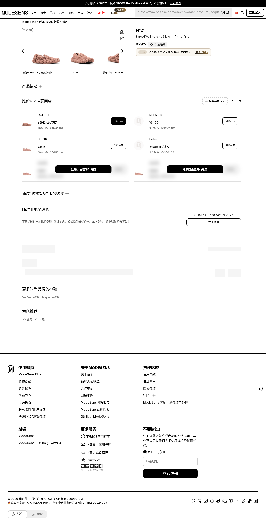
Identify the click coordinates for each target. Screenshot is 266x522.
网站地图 (87, 395)
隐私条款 (149, 388)
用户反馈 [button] (39, 409)
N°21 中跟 (40, 320)
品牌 (80, 13)
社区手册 (149, 395)
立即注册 (213, 222)
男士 (43, 13)
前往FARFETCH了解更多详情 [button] (37, 73)
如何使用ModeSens (95, 416)
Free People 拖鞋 (30, 297)
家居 (71, 13)
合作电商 (87, 388)
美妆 (52, 13)
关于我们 (87, 374)
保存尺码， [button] (43, 128)
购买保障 (24, 388)
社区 (89, 13)
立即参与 (175, 3)
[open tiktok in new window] (249, 501)
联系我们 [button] (24, 409)
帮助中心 (24, 395)
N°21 (140, 30)
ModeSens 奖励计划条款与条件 (165, 402)
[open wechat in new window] (224, 501)
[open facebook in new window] (212, 501)
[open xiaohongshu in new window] (237, 501)
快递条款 (24, 416)
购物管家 (24, 381)
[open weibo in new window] (218, 501)
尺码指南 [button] (235, 101)
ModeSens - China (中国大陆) (39, 443)
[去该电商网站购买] (27, 121)
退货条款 (39, 416)
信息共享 (149, 381)
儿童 (61, 13)
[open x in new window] (199, 501)
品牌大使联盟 (90, 381)
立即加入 (255, 12)
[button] (46, 49)
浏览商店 (118, 121)
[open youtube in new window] (230, 501)
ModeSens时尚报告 (95, 402)
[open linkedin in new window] (256, 501)
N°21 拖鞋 (27, 320)
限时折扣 (101, 13)
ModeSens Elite (30, 374)
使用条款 (149, 374)
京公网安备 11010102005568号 (31, 503)
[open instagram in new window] (205, 501)
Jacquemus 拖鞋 (50, 297)
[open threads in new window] (243, 501)
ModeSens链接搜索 (95, 409)
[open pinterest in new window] (193, 501)
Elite (114, 12)
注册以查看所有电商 (83, 169)
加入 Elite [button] (201, 52)
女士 (33, 13)
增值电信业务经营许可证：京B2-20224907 (80, 503)
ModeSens (26, 436)
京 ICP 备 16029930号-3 (67, 499)
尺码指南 (24, 402)
